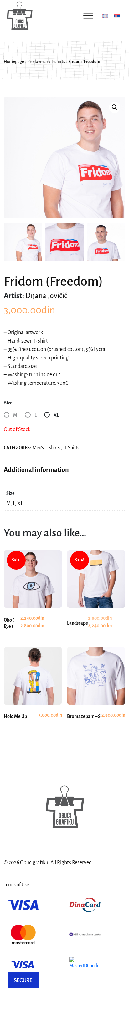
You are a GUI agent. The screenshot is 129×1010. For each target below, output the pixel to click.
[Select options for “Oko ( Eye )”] (33, 602)
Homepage (14, 61)
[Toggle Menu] (88, 15)
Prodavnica (37, 61)
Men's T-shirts (46, 447)
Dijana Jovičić (46, 296)
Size (8, 402)
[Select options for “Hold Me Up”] (33, 695)
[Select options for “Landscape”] (96, 602)
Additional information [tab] (36, 469)
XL (56, 415)
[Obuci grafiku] (19, 15)
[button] (114, 107)
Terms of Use (16, 884)
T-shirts (58, 61)
